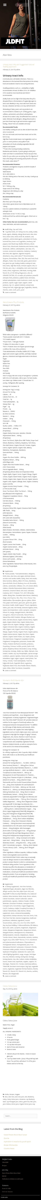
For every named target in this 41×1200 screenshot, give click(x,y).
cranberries (19, 251)
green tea (9, 263)
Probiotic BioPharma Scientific (17, 644)
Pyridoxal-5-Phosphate (10, 952)
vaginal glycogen (19, 287)
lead (32, 268)
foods (11, 261)
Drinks (7, 1094)
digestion (15, 253)
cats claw (28, 249)
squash (11, 283)
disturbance (6, 256)
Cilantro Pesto (9, 1148)
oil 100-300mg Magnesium (18, 273)
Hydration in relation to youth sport (17, 1141)
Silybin (26, 651)
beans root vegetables (19, 241)
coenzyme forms (28, 903)
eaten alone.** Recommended (23, 256)
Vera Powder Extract (24, 665)
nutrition (35, 937)
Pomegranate (14, 641)
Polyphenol (6, 641)
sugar (16, 283)
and (32, 237)
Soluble (10, 653)
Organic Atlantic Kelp (13, 622)
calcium (34, 896)
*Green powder (9, 574)
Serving (34, 649)
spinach (12, 656)
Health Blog (8, 229)
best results (33, 578)
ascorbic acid (7, 578)
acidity (31, 232)
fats (18, 598)
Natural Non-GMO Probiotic (11, 617)
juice (10, 268)
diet (11, 253)
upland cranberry (20, 285)
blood (32, 244)
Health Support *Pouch (22, 605)
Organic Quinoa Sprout (10, 634)
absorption (17, 889)
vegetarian (28, 663)
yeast (22, 290)
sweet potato (29, 658)
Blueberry (20, 583)
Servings (13, 651)
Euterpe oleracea (17, 915)
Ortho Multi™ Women (18, 940)
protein (24, 646)
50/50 (4, 576)
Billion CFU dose (23, 581)
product (16, 949)
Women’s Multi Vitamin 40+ (13, 680)
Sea (7, 957)
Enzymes (5, 258)
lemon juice (15, 1104)
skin (17, 959)
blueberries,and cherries (26, 246)
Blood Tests (6, 246)
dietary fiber (11, 595)
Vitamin (35, 287)
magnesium (15, 270)
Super (20, 283)
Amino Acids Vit (19, 237)
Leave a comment (10, 292)
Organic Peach (22, 632)
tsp (10, 285)
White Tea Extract (16, 668)
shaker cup (20, 651)
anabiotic (28, 237)
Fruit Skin (12, 918)
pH (24, 275)
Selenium (12, 957)
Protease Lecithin (15, 646)
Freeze (30, 598)
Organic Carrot (29, 624)
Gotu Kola (20, 261)
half (31, 1102)
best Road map (13, 244)
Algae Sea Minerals (28, 889)
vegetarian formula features (23, 969)
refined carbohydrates (9, 280)
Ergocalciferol (7, 915)
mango (12, 612)
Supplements (9, 571)
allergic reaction (8, 891)
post (28, 945)
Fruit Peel (6, 918)
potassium (23, 641)
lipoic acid (6, 928)
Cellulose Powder (23, 901)
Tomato (10, 661)
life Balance (34, 925)
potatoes (29, 275)
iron (18, 923)
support (25, 283)
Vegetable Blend (19, 663)
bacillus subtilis (16, 578)
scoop (29, 649)
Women (5, 974)
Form (25, 598)
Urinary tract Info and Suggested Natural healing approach (18, 65)
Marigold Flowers (8, 932)
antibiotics (6, 239)
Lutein (21, 610)
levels (9, 270)
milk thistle (23, 270)
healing (17, 263)
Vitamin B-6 (22, 971)
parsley (32, 636)
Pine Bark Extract (8, 639)
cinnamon (6, 591)
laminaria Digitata (27, 607)
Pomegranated (21, 945)
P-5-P (27, 940)
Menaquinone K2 (19, 932)
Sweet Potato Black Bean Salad (15, 1135)
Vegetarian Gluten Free (10, 665)
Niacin (15, 937)
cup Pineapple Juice (12, 1102)
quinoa (5, 649)
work (14, 290)
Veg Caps (28, 966)
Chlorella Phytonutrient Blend (17, 588)
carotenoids (12, 586)
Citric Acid (24, 591)
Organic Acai (7, 940)
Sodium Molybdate (31, 959)
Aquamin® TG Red (8, 894)
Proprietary (6, 646)
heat (34, 263)
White (9, 668)
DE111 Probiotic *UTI (16, 593)
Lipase (5, 610)
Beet (27, 578)
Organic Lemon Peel (21, 629)
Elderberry (34, 595)
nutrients (29, 937)
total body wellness (31, 964)
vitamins (5, 290)
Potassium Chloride (31, 947)
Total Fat (29, 661)
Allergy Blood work (24, 234)
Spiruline (18, 656)
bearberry (30, 241)
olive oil (29, 273)
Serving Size (6, 651)
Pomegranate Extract (9, 945)
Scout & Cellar (6, 1188)
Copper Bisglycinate (28, 906)
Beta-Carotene (7, 581)
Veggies (17, 1094)
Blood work (14, 246)
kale (12, 607)
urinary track (30, 285)
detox (21, 1102)
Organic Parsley (13, 632)
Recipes (12, 1094)
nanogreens (6, 615)
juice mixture (7, 1104)
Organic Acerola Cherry (25, 620)
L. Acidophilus (19, 268)
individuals (14, 920)
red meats (32, 278)
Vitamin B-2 (6, 971)
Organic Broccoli (8, 624)
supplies (25, 961)
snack (30, 280)
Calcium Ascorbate (8, 899)
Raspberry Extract (13, 649)
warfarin (35, 971)
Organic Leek (10, 629)
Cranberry (27, 251)
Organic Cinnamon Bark (10, 627)
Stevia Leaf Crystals (27, 656)
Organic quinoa (32, 632)
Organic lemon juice (25, 1104)
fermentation (13, 258)
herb (4, 266)
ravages (26, 954)
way (34, 1104)
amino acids (10, 237)
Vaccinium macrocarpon (17, 966)
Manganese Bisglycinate (15, 930)
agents (9, 234)
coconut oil (12, 251)
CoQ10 (5, 908)
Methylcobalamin (8, 935)
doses (13, 913)
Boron (29, 896)
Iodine (5, 607)
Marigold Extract (20, 612)
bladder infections (24, 244)
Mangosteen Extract (29, 930)
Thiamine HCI (14, 964)
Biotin (20, 896)
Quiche (6, 1138)
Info (33, 266)
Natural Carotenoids (17, 615)
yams (18, 290)
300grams (32, 574)
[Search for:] (21, 1116)
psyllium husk (24, 278)
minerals (16, 935)
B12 (28, 894)
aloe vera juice (19, 1097)
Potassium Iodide (8, 949)
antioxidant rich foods (30, 239)
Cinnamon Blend (15, 591)
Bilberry (15, 581)
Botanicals (6, 249)
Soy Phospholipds (21, 653)
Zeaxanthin (26, 668)
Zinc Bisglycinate (13, 974)
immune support (26, 266)
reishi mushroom (22, 280)
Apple (22, 576)
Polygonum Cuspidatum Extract (24, 639)
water (10, 290)
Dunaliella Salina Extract (23, 595)
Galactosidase (7, 600)
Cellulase (19, 586)
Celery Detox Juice (10, 986)
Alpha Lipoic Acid (25, 891)
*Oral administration (21, 574)
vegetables (28, 287)
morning (29, 270)
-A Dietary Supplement (12, 886)
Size (36, 651)
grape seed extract (12, 603)
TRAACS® (6, 966)
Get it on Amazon (7, 1192)
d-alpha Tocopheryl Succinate (24, 908)
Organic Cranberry (23, 627)
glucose (24, 600)
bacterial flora (7, 241)
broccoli (26, 583)
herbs (8, 266)
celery (4, 1099)
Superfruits (19, 961)
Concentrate (17, 906)
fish (23, 258)
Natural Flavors (29, 615)
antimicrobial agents (16, 239)
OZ (16, 275)
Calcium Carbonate (21, 899)
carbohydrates (20, 249)
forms (32, 915)
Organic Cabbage (19, 624)
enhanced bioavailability (22, 913)
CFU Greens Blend (31, 586)
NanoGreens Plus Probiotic (13, 302)
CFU (33, 249)
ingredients (33, 605)
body (36, 246)
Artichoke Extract (30, 576)
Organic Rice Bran (23, 634)
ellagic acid (6, 598)
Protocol (22, 949)
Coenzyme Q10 (7, 906)
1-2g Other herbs (10, 232)
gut (13, 263)
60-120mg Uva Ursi (22, 232)
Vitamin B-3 (14, 971)
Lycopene (26, 610)
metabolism (29, 932)
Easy (12, 256)
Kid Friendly (17, 607)
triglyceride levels (8, 663)
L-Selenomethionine (23, 925)
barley (23, 578)
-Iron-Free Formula (25, 886)
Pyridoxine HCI (22, 952)
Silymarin (31, 651)
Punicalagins (30, 949)
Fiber (19, 258)
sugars (17, 658)
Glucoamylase (16, 600)
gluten (29, 600)
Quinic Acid (30, 646)
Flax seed (28, 258)
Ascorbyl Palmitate (21, 894)
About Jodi (5, 1162)
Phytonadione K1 (29, 942)
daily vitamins (21, 911)
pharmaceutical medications (15, 942)
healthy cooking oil (26, 263)
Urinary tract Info (8, 287)
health (12, 605)
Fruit (15, 261)
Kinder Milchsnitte (11, 1145)
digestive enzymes (24, 253)
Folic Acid (26, 915)
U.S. (13, 285)
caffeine (12, 249)
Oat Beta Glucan (12, 620)
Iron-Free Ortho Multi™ (28, 923)
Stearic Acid (11, 961)
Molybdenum (24, 935)
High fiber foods (15, 266)
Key (13, 268)
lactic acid (27, 268)
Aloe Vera (14, 576)
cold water (30, 591)
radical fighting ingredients (11, 954)
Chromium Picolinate (16, 903)
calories (5, 586)
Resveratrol (23, 649)
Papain (27, 636)
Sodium (5, 653)
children (5, 588)
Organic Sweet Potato (15, 636)
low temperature (13, 610)
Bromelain (33, 583)
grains (26, 261)
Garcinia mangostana (22, 918)
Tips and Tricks (17, 229)
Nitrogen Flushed (26, 617)
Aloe (32, 234)
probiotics (16, 278)
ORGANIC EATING (8, 275)
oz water (20, 275)
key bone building (11, 925)
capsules (14, 901)
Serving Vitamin (7, 959)
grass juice (22, 603)
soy (34, 280)
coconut (5, 251)
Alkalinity (14, 234)
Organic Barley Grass (27, 622)
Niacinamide (22, 937)
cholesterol (30, 588)
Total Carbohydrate (19, 661)
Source (5, 961)
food (32, 258)
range (21, 954)
